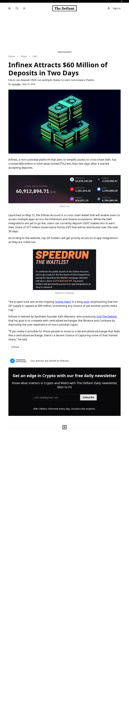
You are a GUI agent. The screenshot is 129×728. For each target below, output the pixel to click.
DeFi (35, 56)
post (86, 302)
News (24, 56)
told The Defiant (106, 316)
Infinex (15, 347)
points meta (63, 302)
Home (11, 56)
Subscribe (88, 397)
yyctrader (16, 84)
